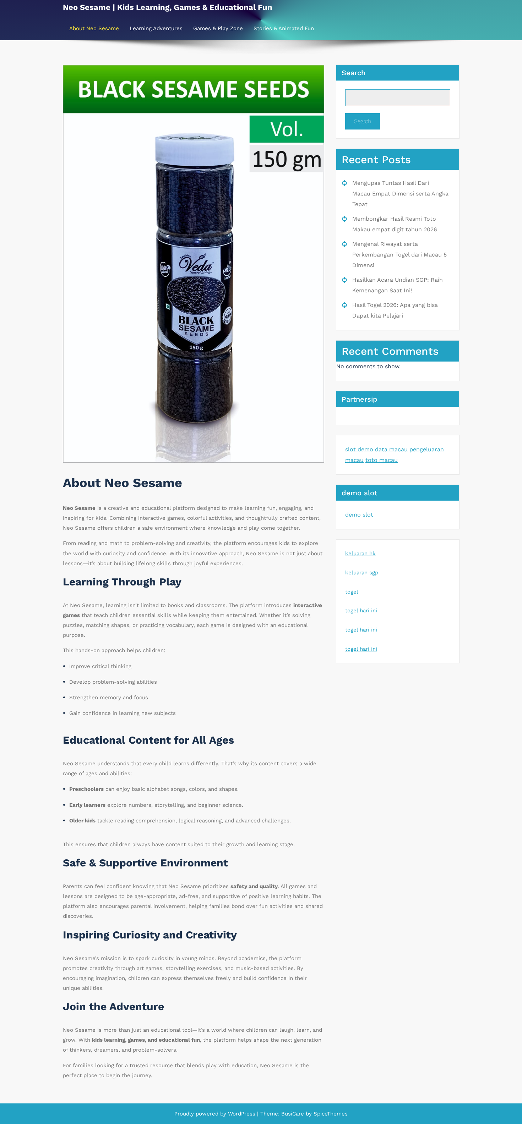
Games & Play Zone (218, 28)
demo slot (359, 514)
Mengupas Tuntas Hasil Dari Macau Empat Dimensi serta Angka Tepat (400, 194)
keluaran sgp (361, 572)
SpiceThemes (330, 1114)
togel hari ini (361, 610)
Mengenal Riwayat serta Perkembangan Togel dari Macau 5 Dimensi (399, 255)
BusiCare (293, 1114)
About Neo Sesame (94, 28)
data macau (391, 449)
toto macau (381, 460)
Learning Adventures (156, 28)
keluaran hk (360, 553)
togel (351, 592)
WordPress (241, 1114)
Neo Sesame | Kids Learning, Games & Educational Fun (167, 7)
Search (353, 72)
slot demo (359, 449)
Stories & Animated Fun (284, 28)
